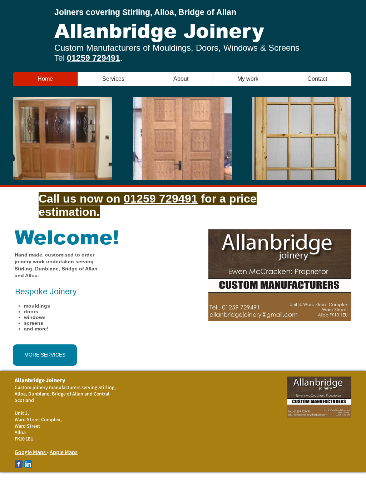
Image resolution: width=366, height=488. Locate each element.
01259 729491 (161, 198)
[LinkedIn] (28, 464)
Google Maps (31, 452)
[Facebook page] (19, 464)
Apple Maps (64, 452)
